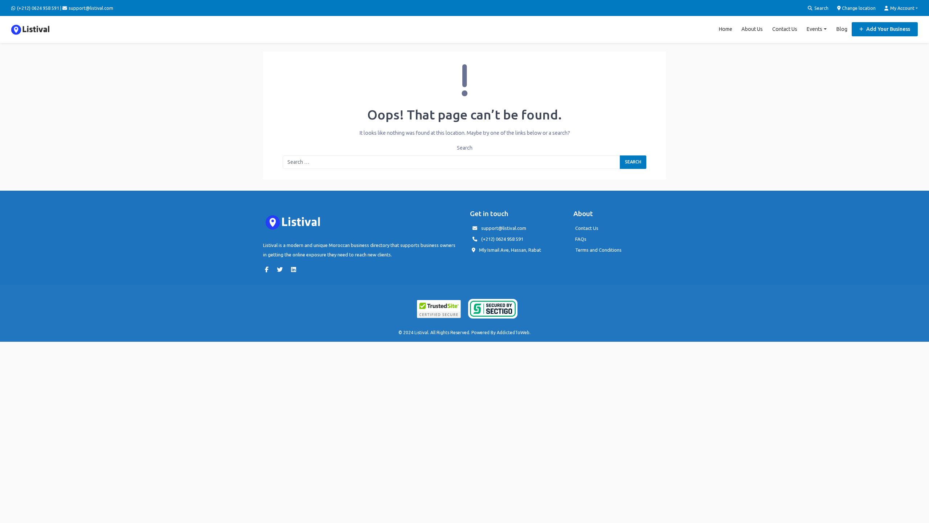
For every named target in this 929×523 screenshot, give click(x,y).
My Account (901, 8)
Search (820, 8)
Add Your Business (887, 29)
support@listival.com (503, 228)
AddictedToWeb (513, 332)
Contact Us (784, 29)
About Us (752, 29)
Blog (841, 29)
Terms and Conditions (598, 249)
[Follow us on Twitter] (281, 269)
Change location (858, 8)
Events (814, 29)
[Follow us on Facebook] (268, 269)
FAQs (580, 239)
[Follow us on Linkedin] (295, 269)
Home (725, 29)
